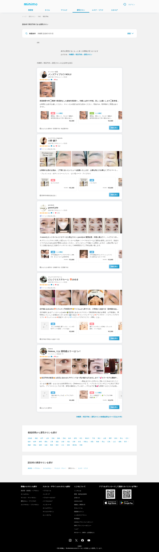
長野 (110, 438)
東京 (99, 438)
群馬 (75, 438)
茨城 (64, 438)
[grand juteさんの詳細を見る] (79, 236)
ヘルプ (76, 529)
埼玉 (81, 438)
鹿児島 (75, 445)
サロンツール (78, 508)
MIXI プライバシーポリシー (82, 525)
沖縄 (81, 445)
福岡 (40, 445)
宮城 (53, 438)
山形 (47, 438)
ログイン (131, 4)
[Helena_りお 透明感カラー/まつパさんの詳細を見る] (79, 378)
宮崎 (68, 445)
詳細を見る (114, 128)
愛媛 (29, 445)
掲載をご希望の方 (79, 504)
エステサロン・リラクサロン (30, 504)
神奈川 (87, 438)
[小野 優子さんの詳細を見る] (79, 166)
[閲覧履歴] (125, 4)
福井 (29, 441)
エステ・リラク (83, 468)
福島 (58, 438)
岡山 (103, 441)
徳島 (120, 441)
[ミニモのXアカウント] (76, 541)
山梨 (104, 438)
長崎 (51, 445)
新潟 (115, 438)
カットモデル (47, 515)
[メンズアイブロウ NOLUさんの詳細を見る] (79, 100)
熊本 (57, 445)
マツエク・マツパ (60, 468)
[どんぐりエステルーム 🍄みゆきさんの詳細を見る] (79, 308)
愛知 (46, 441)
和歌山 (86, 441)
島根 (97, 441)
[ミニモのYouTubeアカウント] (89, 540)
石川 (127, 438)
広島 (108, 441)
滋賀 (57, 441)
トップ (24, 16)
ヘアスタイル (47, 490)
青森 (36, 438)
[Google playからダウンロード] (127, 503)
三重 (51, 441)
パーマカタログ (47, 501)
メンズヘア (46, 494)
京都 (62, 441)
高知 (34, 445)
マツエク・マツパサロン (28, 497)
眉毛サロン (32, 16)
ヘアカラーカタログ (49, 497)
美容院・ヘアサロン (34, 468)
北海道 (30, 438)
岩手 (41, 438)
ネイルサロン (47, 468)
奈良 (79, 441)
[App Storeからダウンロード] (110, 503)
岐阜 (34, 441)
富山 (121, 438)
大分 (62, 445)
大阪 (68, 441)
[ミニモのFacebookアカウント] (82, 541)
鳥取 (92, 441)
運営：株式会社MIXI (80, 494)
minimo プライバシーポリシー (83, 522)
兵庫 (74, 441)
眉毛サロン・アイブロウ (28, 501)
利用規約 (77, 518)
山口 (114, 441)
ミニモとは (77, 490)
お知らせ (77, 497)
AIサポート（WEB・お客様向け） (84, 532)
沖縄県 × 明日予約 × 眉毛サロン (80, 54)
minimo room (78, 501)
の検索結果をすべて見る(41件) (99, 416)
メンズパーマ (47, 504)
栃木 (69, 438)
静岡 (40, 441)
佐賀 (46, 445)
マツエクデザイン (48, 511)
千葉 (93, 438)
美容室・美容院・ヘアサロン (30, 490)
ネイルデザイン (47, 508)
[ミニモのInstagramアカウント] (70, 541)
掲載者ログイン (79, 511)
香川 (125, 441)
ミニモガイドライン (80, 515)
